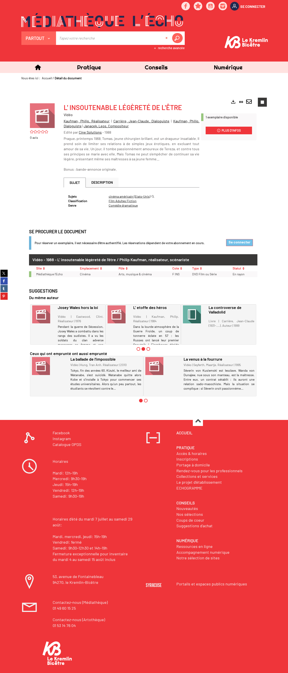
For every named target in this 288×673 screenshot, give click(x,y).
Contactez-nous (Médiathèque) (80, 602)
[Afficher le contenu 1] (138, 349)
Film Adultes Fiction (123, 201)
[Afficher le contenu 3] (148, 349)
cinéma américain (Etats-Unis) (130, 196)
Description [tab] (102, 182)
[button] (89, 67)
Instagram (62, 438)
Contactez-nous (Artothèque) (79, 619)
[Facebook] (185, 6)
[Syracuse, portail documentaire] (102, 20)
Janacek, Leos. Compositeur (106, 126)
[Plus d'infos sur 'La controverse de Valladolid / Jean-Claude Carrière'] (194, 314)
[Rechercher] (152, 196)
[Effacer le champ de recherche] (167, 38)
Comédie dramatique (123, 205)
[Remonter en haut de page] (198, 421)
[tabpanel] (131, 201)
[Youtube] (210, 6)
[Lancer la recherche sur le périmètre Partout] (178, 38)
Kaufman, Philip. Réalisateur (87, 121)
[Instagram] (223, 6)
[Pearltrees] (198, 6)
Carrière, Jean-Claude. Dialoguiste (141, 121)
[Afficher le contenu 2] (146, 400)
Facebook (61, 432)
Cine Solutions (90, 132)
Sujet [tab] (75, 182)
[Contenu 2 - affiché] (143, 349)
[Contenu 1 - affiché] (141, 400)
